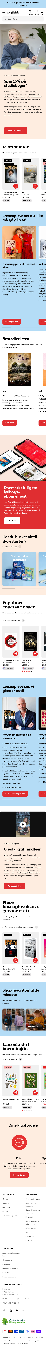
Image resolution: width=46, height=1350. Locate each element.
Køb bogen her (11, 321)
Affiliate (5, 1203)
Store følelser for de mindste (30, 1099)
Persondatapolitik (9, 1277)
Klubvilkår (6, 1272)
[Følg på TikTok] (23, 1311)
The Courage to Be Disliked (11, 660)
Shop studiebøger (15, 130)
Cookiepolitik (7, 1260)
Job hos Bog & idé (9, 1216)
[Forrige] (2, 4)
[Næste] (43, 4)
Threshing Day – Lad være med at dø (30, 967)
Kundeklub (30, 1236)
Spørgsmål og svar (33, 1199)
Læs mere (9, 423)
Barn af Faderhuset (9, 192)
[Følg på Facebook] (4, 1311)
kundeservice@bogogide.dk (17, 1299)
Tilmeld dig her (19, 1175)
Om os (5, 1199)
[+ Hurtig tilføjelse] (16, 186)
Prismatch (29, 1217)
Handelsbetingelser (10, 1268)
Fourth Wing (26, 660)
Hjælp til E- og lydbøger (31, 1204)
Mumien (5, 967)
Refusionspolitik (34, 1341)
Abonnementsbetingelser (11, 1254)
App (27, 1232)
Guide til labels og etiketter (33, 1211)
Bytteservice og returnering (32, 1222)
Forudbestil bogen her (15, 794)
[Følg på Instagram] (10, 1311)
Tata (23, 192)
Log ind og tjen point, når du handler (23, 4)
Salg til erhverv (31, 1228)
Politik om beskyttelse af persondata (14, 1341)
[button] (27, 671)
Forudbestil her (14, 886)
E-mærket (6, 1264)
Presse (5, 1211)
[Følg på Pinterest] (16, 1311)
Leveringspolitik (23, 1343)
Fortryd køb (30, 1241)
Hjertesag (6, 1207)
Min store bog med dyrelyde (11, 1099)
